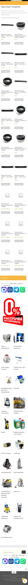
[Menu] (26, 3)
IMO (15, 283)
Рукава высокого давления (16, 13)
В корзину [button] (5, 43)
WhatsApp (7, 285)
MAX (11, 283)
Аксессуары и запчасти (13, 11)
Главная (3, 11)
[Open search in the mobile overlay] (14, 552)
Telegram (20, 283)
